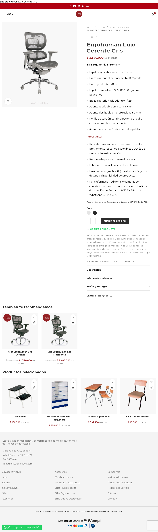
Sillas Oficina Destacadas (68, 498)
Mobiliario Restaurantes (67, 482)
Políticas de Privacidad (120, 482)
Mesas (5, 477)
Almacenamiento (11, 472)
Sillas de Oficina (119, 27)
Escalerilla (20, 416)
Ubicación (113, 498)
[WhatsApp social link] (87, 6)
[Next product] (96, 37)
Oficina (6, 482)
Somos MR (114, 472)
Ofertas (112, 493)
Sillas (4, 493)
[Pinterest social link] (79, 6)
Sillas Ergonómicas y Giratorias (108, 30)
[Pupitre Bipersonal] (99, 396)
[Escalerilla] (20, 396)
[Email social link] (74, 6)
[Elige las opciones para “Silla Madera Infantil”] (151, 387)
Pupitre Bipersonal (98, 416)
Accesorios (61, 472)
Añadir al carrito (115, 221)
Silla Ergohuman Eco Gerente (20, 353)
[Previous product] (88, 37)
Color (90, 208)
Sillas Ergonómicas (65, 493)
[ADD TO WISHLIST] (34, 317)
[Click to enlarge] (8, 101)
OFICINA (101, 27)
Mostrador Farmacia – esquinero (59, 418)
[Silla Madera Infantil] (138, 396)
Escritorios (7, 498)
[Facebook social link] (70, 6)
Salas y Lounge (10, 487)
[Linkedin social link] (83, 6)
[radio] (89, 213)
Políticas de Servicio (118, 487)
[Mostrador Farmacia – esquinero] (60, 396)
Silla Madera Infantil (137, 416)
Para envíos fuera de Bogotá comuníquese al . (117, 202)
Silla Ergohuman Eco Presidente (59, 353)
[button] (34, 322)
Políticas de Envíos (118, 477)
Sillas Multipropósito (65, 487)
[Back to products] (92, 37)
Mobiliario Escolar (64, 477)
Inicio (90, 27)
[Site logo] (79, 13)
